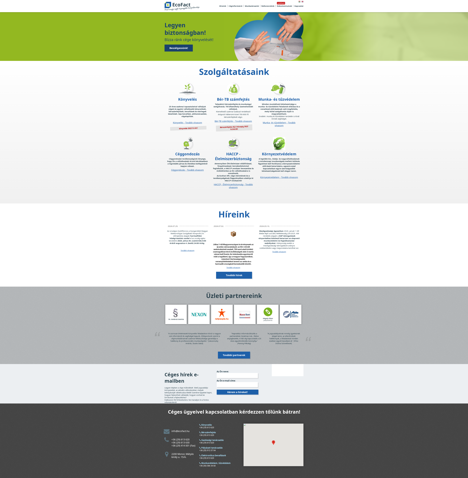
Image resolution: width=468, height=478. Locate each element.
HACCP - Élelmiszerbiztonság (233, 156)
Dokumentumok (284, 6)
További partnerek (234, 355)
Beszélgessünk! (178, 48)
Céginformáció (235, 6)
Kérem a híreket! (237, 392)
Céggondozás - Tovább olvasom (187, 170)
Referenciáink (267, 6)
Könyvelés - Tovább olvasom (187, 122)
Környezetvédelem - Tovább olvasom (279, 177)
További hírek (234, 275)
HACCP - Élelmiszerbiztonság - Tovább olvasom (233, 186)
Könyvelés (187, 99)
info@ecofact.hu (180, 431)
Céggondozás (187, 153)
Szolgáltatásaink (234, 71)
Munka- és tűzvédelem (279, 99)
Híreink (222, 6)
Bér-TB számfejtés (233, 99)
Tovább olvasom (187, 250)
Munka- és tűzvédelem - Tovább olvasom (279, 124)
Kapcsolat (298, 6)
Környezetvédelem (279, 153)
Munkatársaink (252, 6)
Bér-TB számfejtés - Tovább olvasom (233, 121)
